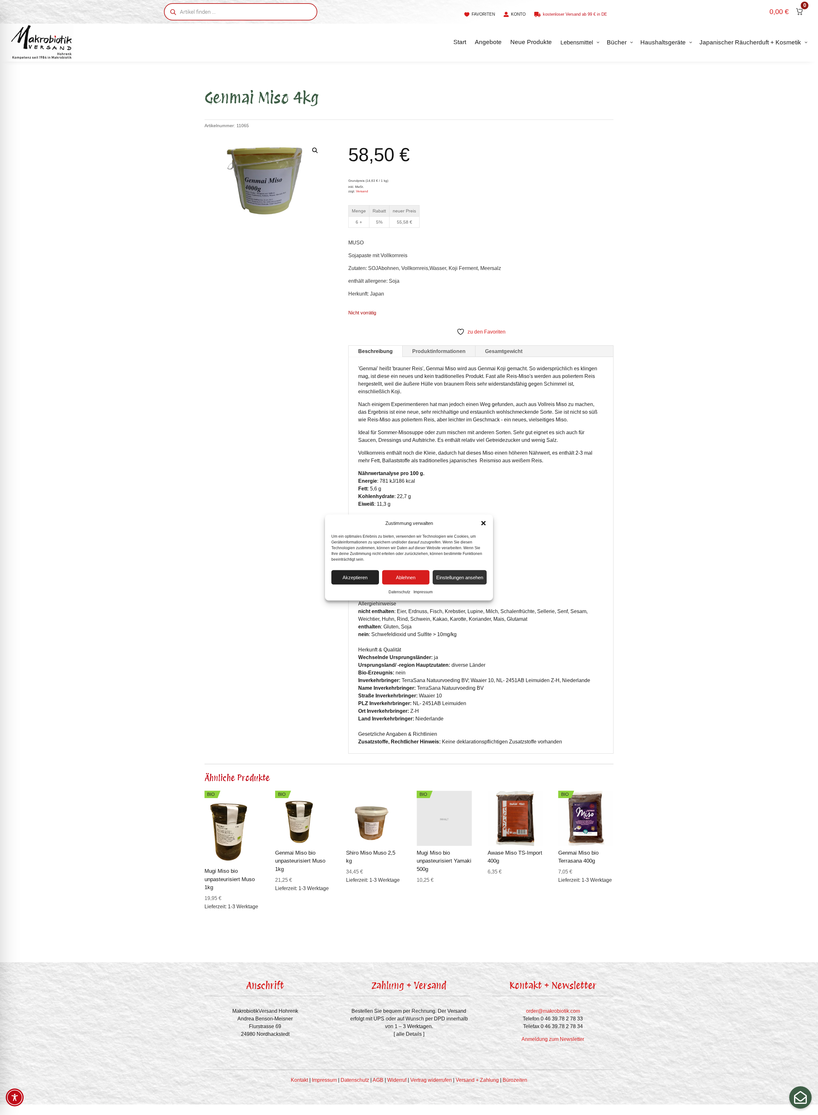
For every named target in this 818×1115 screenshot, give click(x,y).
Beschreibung (375, 351)
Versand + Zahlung (477, 1080)
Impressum (423, 592)
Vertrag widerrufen (431, 1080)
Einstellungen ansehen (459, 577)
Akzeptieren (355, 577)
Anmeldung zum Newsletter (552, 1039)
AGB (378, 1080)
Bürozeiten (515, 1080)
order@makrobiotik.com (553, 1011)
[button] (483, 523)
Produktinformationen (439, 351)
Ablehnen (405, 577)
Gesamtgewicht (503, 351)
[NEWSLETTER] (800, 1097)
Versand (362, 191)
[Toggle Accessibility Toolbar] (14, 1097)
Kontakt (299, 1080)
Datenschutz (399, 592)
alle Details (409, 1034)
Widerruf (396, 1080)
